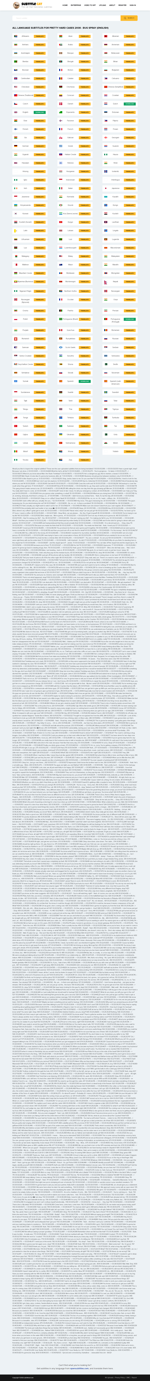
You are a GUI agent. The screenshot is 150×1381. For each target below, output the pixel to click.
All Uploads (109, 1377)
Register (122, 5)
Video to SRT (90, 5)
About (112, 5)
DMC (128, 1377)
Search (130, 18)
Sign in (133, 5)
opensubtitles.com (79, 1368)
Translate (40, 36)
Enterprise (76, 5)
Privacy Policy (120, 1377)
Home (65, 5)
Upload (102, 5)
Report (134, 1377)
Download (130, 104)
